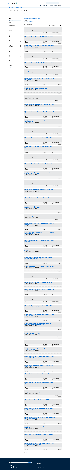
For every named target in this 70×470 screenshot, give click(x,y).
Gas (9, 39)
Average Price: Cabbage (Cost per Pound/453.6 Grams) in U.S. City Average (39, 340)
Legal (38, 465)
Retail (9, 36)
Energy (9, 37)
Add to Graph (27, 452)
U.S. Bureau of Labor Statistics (18, 7)
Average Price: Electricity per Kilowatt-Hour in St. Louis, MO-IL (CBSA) (38, 282)
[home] (12, 3)
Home (9, 7)
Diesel (9, 56)
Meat (9, 41)
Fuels (9, 52)
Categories (51, 5)
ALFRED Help (39, 463)
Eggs (9, 60)
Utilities (10, 42)
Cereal (9, 51)
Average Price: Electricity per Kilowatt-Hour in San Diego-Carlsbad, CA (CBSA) (40, 289)
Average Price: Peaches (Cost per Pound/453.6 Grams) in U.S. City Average (39, 62)
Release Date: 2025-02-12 (51, 25)
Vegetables (10, 47)
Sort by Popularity (58, 25)
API (46, 5)
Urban (9, 40)
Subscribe (29, 462)
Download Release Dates (13, 15)
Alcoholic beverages (11, 57)
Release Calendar (42, 5)
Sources (55, 5)
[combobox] (52, 3)
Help (10, 67)
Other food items (11, 46)
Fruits (9, 50)
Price (9, 35)
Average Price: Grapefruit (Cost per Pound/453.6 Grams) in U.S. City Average (39, 266)
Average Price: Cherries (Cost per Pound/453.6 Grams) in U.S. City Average (39, 104)
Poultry (10, 55)
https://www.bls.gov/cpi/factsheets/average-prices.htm (32, 18)
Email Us (11, 68)
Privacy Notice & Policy (40, 467)
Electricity (10, 45)
